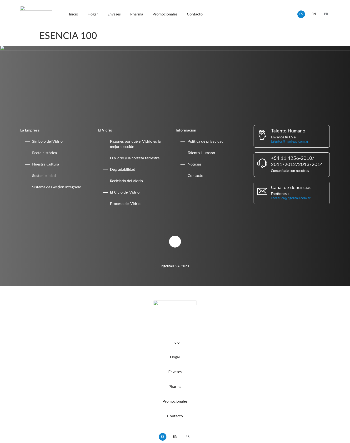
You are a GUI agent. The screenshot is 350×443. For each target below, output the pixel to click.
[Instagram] (175, 242)
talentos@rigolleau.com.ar (289, 141)
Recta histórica (44, 153)
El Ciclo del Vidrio (125, 192)
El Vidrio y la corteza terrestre (135, 158)
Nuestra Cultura (45, 164)
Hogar (93, 14)
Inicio (73, 14)
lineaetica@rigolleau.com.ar (290, 198)
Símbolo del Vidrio (47, 141)
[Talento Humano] (262, 135)
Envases (114, 14)
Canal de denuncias (291, 187)
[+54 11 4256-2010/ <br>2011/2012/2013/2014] (262, 163)
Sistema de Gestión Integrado (56, 187)
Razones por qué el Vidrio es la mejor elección (135, 144)
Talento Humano (201, 153)
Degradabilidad (122, 169)
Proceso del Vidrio (125, 204)
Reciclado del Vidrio (126, 181)
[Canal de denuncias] (262, 191)
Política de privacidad (206, 141)
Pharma (136, 14)
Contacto (195, 14)
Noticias (194, 164)
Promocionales (165, 14)
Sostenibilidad (44, 176)
